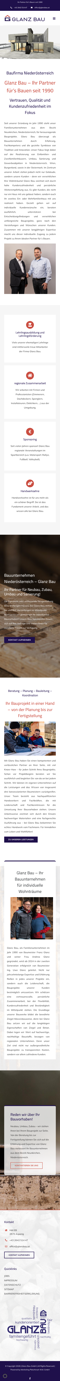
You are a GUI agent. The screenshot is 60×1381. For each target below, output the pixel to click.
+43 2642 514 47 (18, 1240)
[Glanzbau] (30, 722)
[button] (5, 1376)
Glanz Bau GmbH (29, 1366)
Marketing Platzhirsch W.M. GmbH (35, 1370)
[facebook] (30, 1378)
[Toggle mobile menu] (54, 18)
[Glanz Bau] (30, 244)
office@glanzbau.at (19, 1246)
